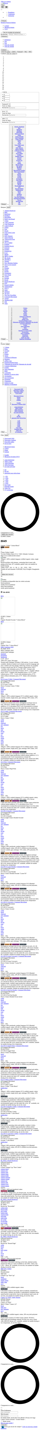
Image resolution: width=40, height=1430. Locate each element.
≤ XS (18, 420)
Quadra (19, 181)
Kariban (19, 155)
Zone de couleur (5, 52)
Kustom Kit (19, 160)
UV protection (18, 432)
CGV (6, 29)
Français (3, 20)
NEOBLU (19, 167)
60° (19, 415)
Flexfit (19, 143)
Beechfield (19, 132)
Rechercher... (5, 34)
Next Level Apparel (19, 171)
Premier (19, 174)
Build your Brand (19, 133)
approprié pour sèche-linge (19, 418)
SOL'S (19, 191)
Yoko (19, 204)
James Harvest (19, 149)
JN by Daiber (19, 153)
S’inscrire (4, 1425)
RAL (26, 52)
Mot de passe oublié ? (7, 1423)
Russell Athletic (19, 188)
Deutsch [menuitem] (3, 22)
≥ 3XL (18, 422)
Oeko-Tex (18, 430)
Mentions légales (9, 27)
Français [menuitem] (8, 22)
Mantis (19, 163)
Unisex (19, 397)
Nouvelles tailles (18, 392)
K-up (19, 162)
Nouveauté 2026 (18, 389)
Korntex (19, 159)
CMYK (14, 52)
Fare (19, 142)
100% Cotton (18, 408)
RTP (19, 187)
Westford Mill (19, 201)
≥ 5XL (18, 425)
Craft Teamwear (19, 138)
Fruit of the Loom (19, 145)
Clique (19, 135)
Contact (6, 26)
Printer (19, 176)
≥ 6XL (18, 426)
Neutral (19, 169)
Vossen (19, 200)
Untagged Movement (19, 198)
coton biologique (18, 407)
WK (19, 202)
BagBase (19, 131)
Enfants (19, 400)
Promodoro (19, 179)
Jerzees (19, 152)
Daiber (19, 141)
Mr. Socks (19, 166)
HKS (30, 52)
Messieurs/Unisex (19, 396)
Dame (18, 398)
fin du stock (19, 393)
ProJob (19, 177)
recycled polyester (19, 412)
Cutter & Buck (19, 139)
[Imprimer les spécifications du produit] (1, 578)
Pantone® (20, 52)
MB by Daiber (19, 164)
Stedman (19, 194)
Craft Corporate (19, 136)
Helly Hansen (19, 148)
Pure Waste (19, 180)
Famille (19, 403)
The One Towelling (19, 197)
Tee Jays (19, 195)
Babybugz (19, 129)
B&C (19, 128)
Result (19, 184)
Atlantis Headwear (19, 126)
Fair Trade (18, 427)
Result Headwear (19, 186)
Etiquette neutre (18, 429)
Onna (19, 173)
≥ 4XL (18, 423)
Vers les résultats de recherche (11, 32)
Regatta (19, 183)
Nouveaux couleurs (19, 390)
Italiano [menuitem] (13, 22)
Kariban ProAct (19, 156)
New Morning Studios (19, 170)
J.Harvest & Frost (19, 150)
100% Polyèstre (18, 411)
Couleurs (3, 53)
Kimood (19, 157)
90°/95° (19, 416)
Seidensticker (19, 190)
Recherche (5, 107)
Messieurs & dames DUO (19, 404)
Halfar (19, 146)
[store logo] (5, 3)
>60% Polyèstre (18, 409)
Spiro (19, 193)
